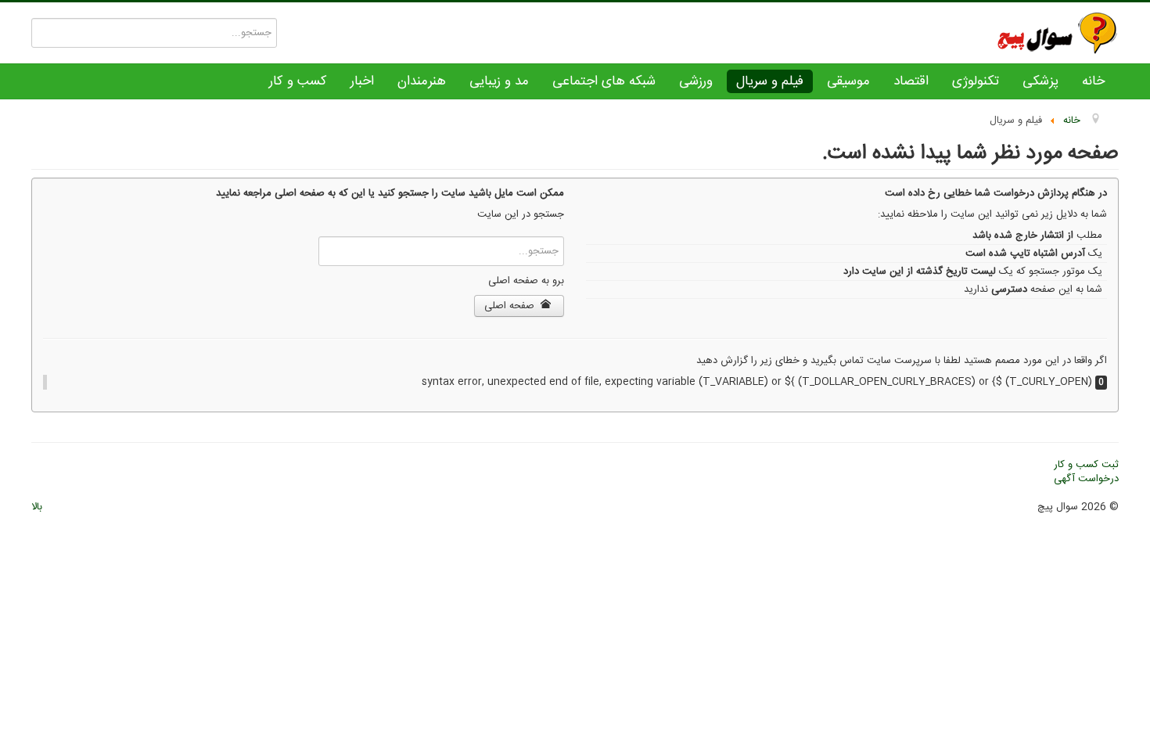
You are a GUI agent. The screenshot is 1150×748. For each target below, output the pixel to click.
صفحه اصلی (510, 306)
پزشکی (1040, 81)
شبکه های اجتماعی (604, 81)
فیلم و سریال (769, 81)
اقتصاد (911, 81)
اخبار (362, 81)
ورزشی (696, 81)
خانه (1093, 81)
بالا (36, 507)
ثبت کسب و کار (1086, 465)
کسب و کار (298, 81)
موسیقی (848, 81)
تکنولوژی (975, 81)
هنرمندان (421, 81)
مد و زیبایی (499, 81)
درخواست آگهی (1086, 479)
